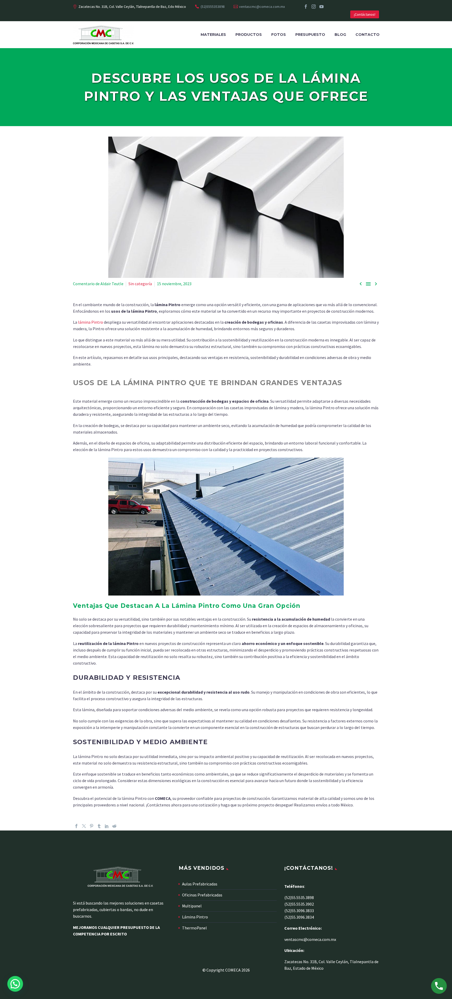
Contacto (367, 34)
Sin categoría (140, 283)
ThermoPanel (194, 927)
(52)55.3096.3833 (299, 910)
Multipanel (192, 905)
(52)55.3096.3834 (299, 917)
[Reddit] (114, 826)
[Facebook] (306, 6)
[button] (15, 984)
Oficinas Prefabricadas (202, 894)
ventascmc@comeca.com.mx (262, 6)
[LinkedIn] (107, 826)
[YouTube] (321, 6)
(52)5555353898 (213, 6)
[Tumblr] (99, 826)
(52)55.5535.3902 (299, 904)
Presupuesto (310, 34)
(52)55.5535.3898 (299, 897)
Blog (340, 34)
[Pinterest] (91, 826)
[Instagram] (314, 6)
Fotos (278, 34)
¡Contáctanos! (364, 14)
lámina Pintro (90, 322)
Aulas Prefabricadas (199, 883)
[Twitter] (84, 826)
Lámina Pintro (195, 916)
